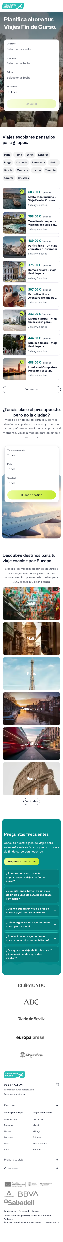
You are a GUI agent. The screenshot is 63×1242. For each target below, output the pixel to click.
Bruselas (8, 1125)
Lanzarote (38, 1119)
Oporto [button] (9, 178)
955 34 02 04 (13, 1085)
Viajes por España (42, 1112)
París (6, 1149)
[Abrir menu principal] (59, 6)
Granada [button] (22, 170)
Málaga (36, 1131)
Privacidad (24, 1210)
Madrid (36, 1125)
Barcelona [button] (38, 162)
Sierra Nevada (40, 1143)
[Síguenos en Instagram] (57, 1084)
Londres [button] (43, 154)
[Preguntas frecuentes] (21, 861)
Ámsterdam (10, 1119)
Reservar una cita (14, 1094)
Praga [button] (7, 162)
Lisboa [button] (37, 170)
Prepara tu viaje (13, 1159)
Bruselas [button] (23, 178)
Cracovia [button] (22, 162)
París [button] (7, 154)
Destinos (9, 1105)
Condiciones (10, 1210)
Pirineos (37, 1137)
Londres (8, 1137)
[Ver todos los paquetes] (31, 801)
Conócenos (11, 1168)
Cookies (35, 1210)
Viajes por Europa (13, 1112)
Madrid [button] (53, 162)
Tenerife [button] (50, 170)
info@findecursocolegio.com (19, 1089)
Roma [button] (18, 154)
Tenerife (37, 1149)
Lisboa (7, 1131)
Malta (7, 1143)
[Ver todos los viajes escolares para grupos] (31, 389)
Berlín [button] (30, 154)
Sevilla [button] (8, 170)
